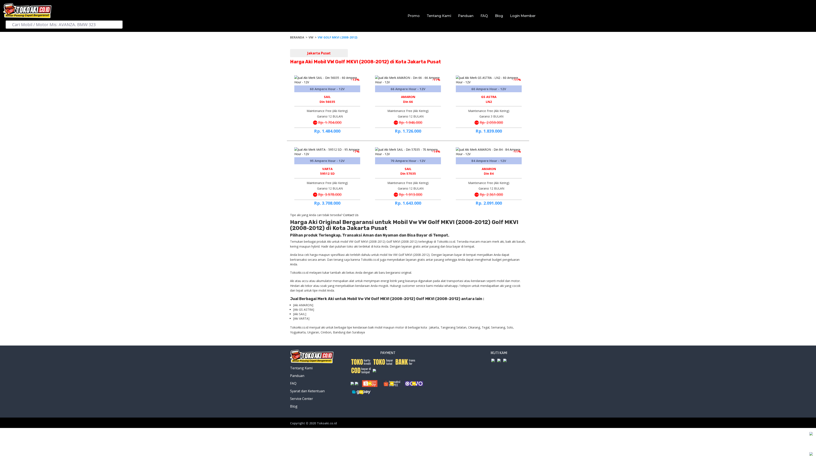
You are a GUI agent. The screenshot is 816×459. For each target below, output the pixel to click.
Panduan (465, 16)
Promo (414, 16)
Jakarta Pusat (319, 53)
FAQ (484, 16)
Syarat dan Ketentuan (307, 391)
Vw (311, 37)
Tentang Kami (439, 16)
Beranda (297, 37)
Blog (499, 16)
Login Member (523, 16)
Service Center (301, 398)
